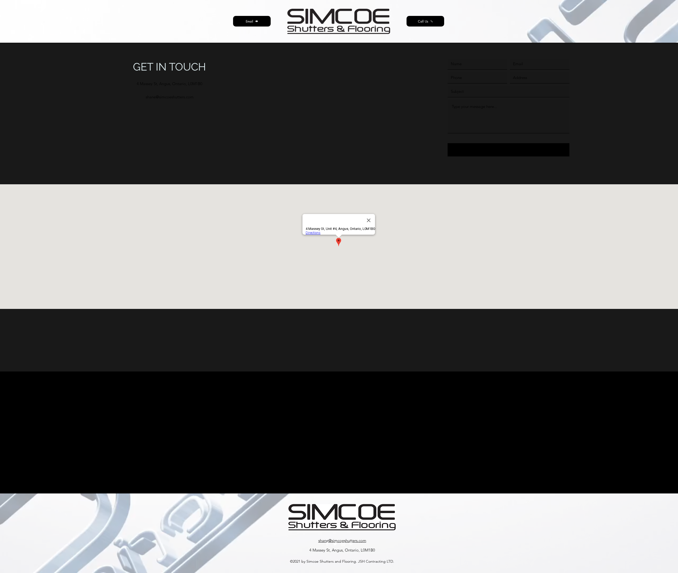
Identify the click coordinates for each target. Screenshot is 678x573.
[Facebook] (327, 543)
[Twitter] (335, 543)
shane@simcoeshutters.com (170, 96)
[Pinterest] (351, 543)
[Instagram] (343, 543)
